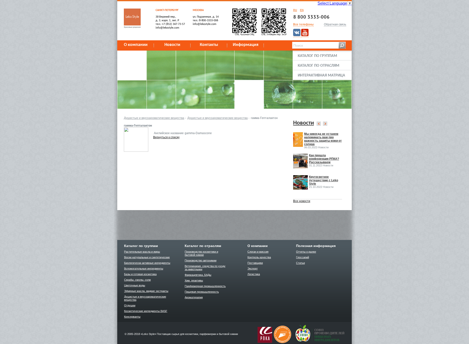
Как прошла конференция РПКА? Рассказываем (324, 159)
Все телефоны (303, 24)
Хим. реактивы (194, 280)
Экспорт (252, 268)
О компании (136, 45)
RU (295, 10)
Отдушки (129, 305)
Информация (245, 45)
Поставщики (255, 262)
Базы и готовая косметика (140, 274)
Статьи (300, 262)
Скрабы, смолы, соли (137, 279)
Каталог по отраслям (318, 66)
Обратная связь (335, 24)
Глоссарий (302, 257)
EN (302, 10)
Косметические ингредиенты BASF (145, 311)
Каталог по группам (317, 56)
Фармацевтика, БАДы (198, 274)
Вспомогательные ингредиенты (143, 268)
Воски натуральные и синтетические (147, 257)
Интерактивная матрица (321, 75)
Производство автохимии (200, 260)
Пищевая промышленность (202, 291)
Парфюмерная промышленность (205, 286)
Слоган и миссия (257, 251)
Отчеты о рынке (306, 251)
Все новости (301, 201)
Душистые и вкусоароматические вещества (154, 118)
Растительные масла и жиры (142, 251)
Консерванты (132, 316)
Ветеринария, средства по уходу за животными (205, 268)
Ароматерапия (194, 297)
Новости (172, 45)
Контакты (209, 45)
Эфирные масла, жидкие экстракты (146, 291)
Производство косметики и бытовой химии (201, 253)
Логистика (253, 274)
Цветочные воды (134, 285)
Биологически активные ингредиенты (147, 262)
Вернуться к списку (166, 137)
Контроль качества (259, 257)
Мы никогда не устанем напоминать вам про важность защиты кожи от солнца (323, 139)
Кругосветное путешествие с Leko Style (323, 180)
